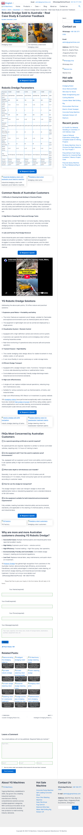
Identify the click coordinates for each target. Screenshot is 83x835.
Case (37, 6)
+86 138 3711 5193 (76, 2)
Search (64, 18)
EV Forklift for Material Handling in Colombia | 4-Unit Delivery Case (71, 130)
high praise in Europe (22, 402)
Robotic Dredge (9, 563)
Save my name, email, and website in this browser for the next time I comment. (25, 767)
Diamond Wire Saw (42, 807)
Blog (45, 6)
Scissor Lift (40, 812)
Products (26, 6)
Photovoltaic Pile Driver (70, 106)
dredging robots (10, 399)
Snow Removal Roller (69, 89)
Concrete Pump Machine (70, 112)
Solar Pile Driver (41, 802)
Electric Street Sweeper (70, 109)
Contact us (63, 6)
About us (53, 6)
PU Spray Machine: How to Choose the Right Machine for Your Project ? (71, 147)
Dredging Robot (67, 86)
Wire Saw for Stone (69, 92)
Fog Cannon (40, 804)
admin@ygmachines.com (71, 42)
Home (18, 6)
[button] (31, 6)
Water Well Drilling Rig (43, 809)
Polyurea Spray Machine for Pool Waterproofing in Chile (71, 165)
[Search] (75, 808)
